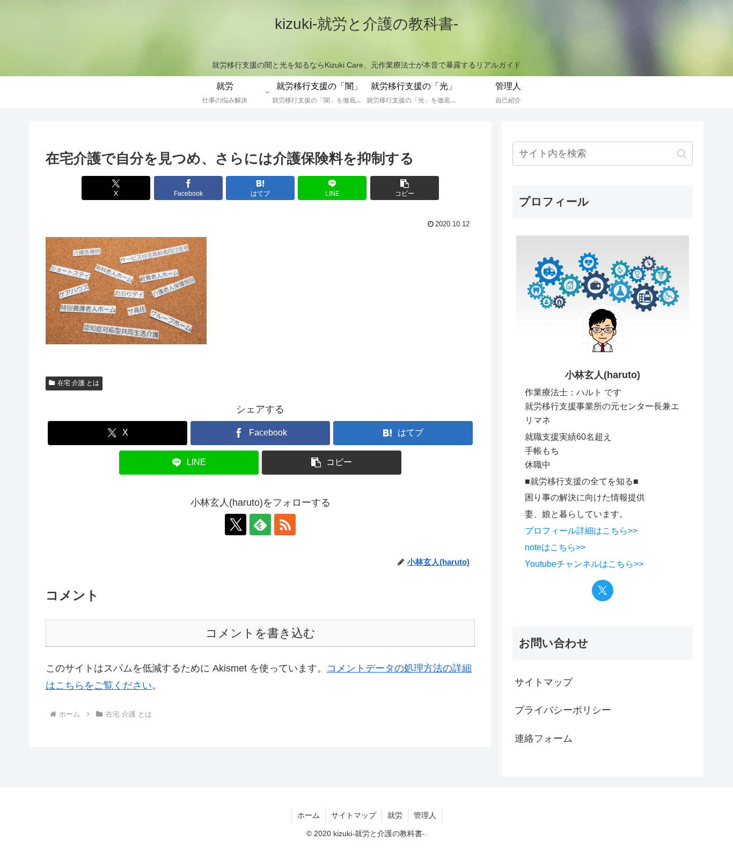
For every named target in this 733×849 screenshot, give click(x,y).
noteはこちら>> (555, 547)
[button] (404, 188)
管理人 (425, 815)
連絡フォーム (544, 738)
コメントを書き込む (261, 633)
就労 (394, 815)
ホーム (308, 815)
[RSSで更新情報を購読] (285, 524)
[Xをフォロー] (235, 524)
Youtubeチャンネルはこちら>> (584, 564)
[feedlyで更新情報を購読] (260, 524)
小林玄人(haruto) (602, 375)
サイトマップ (544, 682)
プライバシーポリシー (563, 710)
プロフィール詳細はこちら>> (581, 530)
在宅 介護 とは (78, 383)
